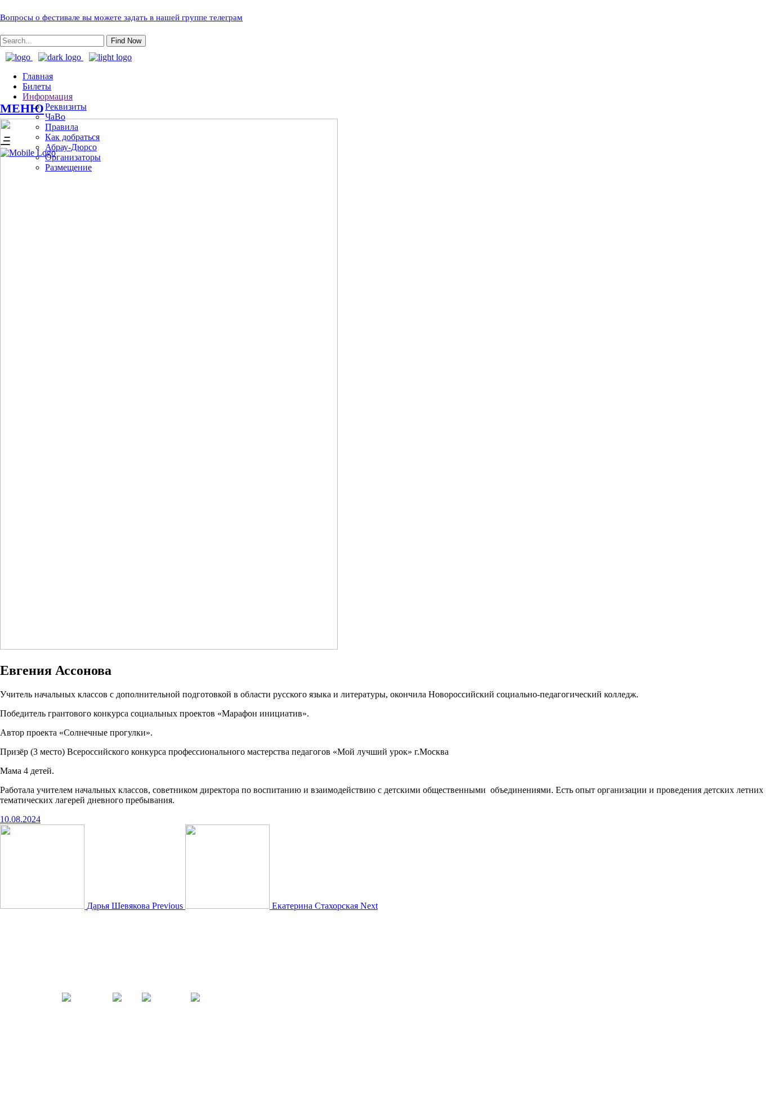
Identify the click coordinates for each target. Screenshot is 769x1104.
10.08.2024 (20, 819)
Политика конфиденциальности (384, 1020)
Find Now (126, 41)
